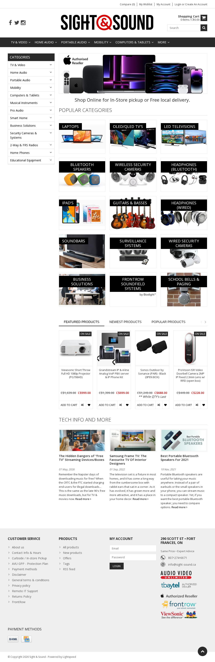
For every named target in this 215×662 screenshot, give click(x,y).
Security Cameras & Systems (23, 135)
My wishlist (145, 4)
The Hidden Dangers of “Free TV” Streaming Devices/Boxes (81, 458)
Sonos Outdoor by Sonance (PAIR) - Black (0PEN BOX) (152, 373)
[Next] (203, 74)
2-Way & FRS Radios (24, 145)
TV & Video (19, 42)
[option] (76, 371)
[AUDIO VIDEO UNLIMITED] (176, 573)
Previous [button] (201, 322)
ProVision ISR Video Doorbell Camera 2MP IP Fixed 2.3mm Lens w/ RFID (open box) (190, 375)
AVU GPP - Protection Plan (30, 564)
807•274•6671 (177, 558)
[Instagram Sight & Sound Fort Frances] (23, 23)
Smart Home (19, 118)
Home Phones (20, 153)
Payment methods (24, 569)
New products (72, 553)
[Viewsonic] (179, 611)
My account (163, 4)
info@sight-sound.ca (182, 564)
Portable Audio (74, 42)
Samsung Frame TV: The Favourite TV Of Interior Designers (128, 459)
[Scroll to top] (202, 651)
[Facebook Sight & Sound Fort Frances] (10, 23)
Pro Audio (17, 110)
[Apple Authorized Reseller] (179, 595)
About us (18, 547)
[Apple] (133, 74)
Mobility (101, 42)
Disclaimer (19, 575)
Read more (82, 499)
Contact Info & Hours (26, 553)
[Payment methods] (13, 639)
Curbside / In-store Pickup (29, 558)
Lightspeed (69, 657)
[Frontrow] (179, 601)
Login (178, 4)
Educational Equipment (25, 160)
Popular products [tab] (168, 322)
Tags (66, 564)
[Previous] (62, 74)
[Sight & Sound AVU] (107, 22)
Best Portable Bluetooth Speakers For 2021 (179, 458)
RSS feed (69, 569)
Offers (67, 558)
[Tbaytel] (179, 581)
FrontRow (18, 602)
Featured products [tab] (81, 322)
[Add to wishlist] (89, 405)
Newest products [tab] (125, 322)
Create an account (196, 4)
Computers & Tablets (132, 42)
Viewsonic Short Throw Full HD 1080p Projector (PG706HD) (75, 373)
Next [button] (205, 322)
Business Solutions (23, 126)
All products (71, 547)
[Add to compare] (82, 405)
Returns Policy (21, 596)
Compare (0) (127, 4)
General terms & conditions (30, 580)
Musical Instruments (24, 103)
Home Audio (44, 42)
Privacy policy (21, 586)
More (162, 42)
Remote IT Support (25, 591)
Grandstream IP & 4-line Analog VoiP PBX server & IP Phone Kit (114, 373)
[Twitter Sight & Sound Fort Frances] (16, 23)
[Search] (204, 27)
